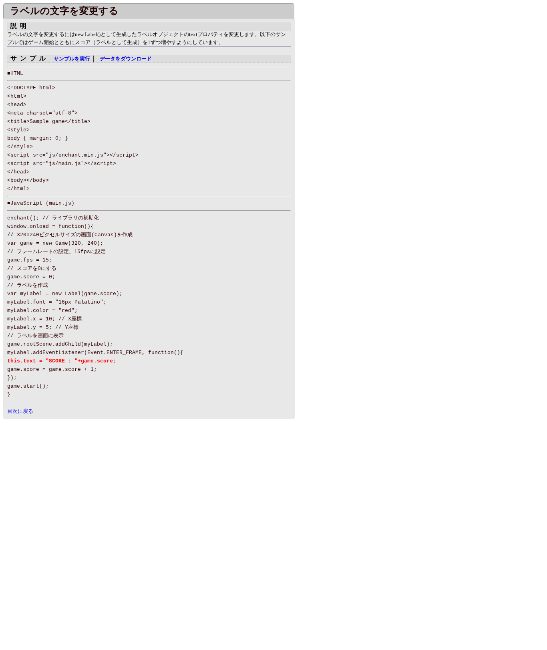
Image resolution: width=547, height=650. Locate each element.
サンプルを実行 (72, 59)
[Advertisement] (70, 475)
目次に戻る (20, 411)
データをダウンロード (126, 59)
